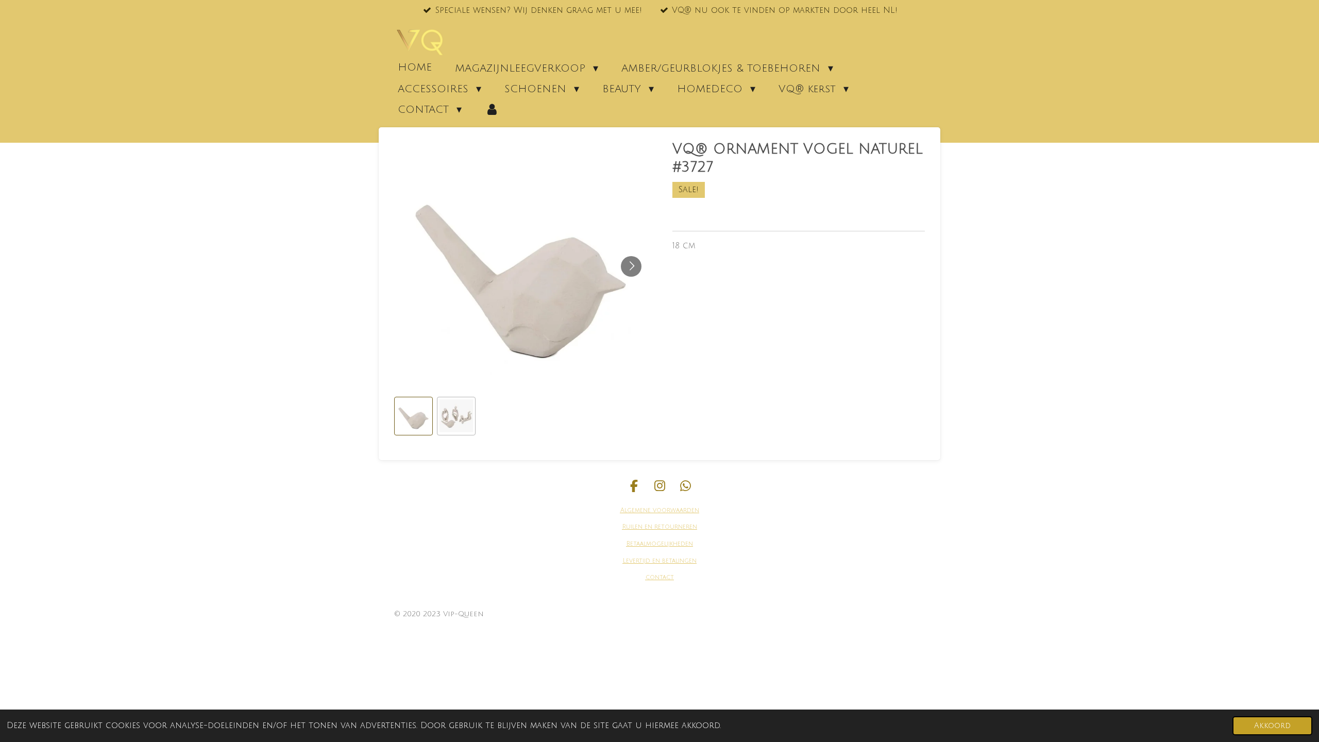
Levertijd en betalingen (660, 561)
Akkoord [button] (1272, 726)
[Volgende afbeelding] (631, 266)
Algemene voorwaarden (659, 510)
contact (660, 577)
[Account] (492, 109)
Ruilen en (637, 527)
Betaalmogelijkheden (660, 544)
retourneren (674, 527)
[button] (413, 416)
